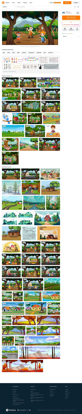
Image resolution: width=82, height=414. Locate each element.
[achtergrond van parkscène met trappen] (10, 353)
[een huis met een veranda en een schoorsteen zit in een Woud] (47, 218)
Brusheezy (15, 389)
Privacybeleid (66, 410)
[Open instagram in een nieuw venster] (20, 410)
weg (45, 52)
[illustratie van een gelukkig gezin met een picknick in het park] (10, 144)
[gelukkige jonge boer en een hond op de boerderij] (6, 320)
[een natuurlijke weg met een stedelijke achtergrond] (52, 284)
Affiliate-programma (35, 393)
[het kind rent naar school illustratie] (50, 94)
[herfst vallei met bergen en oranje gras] (39, 353)
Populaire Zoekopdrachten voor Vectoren (37, 395)
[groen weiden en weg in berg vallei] (42, 341)
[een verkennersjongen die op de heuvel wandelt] (31, 106)
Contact (51, 391)
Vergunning (33, 389)
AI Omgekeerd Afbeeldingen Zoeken (18, 400)
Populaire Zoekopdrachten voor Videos (37, 401)
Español (66, 391)
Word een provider (52, 395)
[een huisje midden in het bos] (35, 131)
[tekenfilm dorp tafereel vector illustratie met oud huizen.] (51, 118)
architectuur (51, 52)
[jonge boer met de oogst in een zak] (10, 82)
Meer (31, 2)
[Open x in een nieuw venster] (27, 410)
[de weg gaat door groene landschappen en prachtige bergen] (34, 203)
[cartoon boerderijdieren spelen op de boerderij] (19, 341)
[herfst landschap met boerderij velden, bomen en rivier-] (24, 320)
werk (9, 52)
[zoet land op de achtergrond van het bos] (35, 118)
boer (4, 52)
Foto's (13, 2)
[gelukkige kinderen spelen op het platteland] (50, 106)
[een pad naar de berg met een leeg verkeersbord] (29, 144)
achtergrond (31, 52)
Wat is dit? (70, 33)
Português (67, 393)
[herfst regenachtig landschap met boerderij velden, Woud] (48, 320)
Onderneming (15, 394)
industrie (24, 52)
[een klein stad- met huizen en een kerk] (50, 174)
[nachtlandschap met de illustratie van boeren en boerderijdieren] (18, 296)
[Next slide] (58, 52)
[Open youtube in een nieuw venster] (29, 410)
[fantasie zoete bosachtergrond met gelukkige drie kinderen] (10, 158)
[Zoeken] (75, 6)
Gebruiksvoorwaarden (59, 410)
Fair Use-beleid (72, 410)
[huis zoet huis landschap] (48, 233)
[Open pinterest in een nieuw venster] (23, 410)
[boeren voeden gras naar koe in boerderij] (11, 247)
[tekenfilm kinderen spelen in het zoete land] (49, 144)
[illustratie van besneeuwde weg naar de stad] (11, 188)
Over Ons (52, 393)
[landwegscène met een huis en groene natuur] (11, 174)
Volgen (78, 13)
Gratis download (71, 17)
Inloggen (76, 2)
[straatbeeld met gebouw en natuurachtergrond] (30, 174)
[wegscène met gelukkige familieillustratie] (50, 271)
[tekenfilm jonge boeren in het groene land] (53, 203)
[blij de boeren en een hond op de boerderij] (7, 296)
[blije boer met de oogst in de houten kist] (31, 94)
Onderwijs (15, 396)
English (66, 389)
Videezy (14, 393)
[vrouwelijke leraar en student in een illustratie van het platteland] (28, 82)
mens (13, 52)
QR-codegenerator (16, 404)
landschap (39, 52)
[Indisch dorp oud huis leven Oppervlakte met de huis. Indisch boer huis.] (50, 188)
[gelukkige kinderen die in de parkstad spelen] (31, 188)
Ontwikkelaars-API (16, 398)
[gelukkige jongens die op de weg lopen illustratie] (50, 259)
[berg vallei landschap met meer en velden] (48, 330)
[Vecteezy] (3, 2)
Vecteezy (14, 391)
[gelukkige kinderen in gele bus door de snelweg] (11, 106)
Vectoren (7, 2)
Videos (19, 2)
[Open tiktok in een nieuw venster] (25, 410)
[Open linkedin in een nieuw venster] (22, 410)
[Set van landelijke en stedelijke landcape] (48, 82)
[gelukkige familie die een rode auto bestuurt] (11, 271)
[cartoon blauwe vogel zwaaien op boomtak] (6, 118)
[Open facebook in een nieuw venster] (18, 410)
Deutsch (67, 394)
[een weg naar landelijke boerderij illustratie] (31, 330)
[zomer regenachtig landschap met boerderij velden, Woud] (13, 330)
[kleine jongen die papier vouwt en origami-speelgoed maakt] (53, 131)
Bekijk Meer (51, 66)
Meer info (65, 36)
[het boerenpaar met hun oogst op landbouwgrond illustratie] (54, 308)
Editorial (25, 2)
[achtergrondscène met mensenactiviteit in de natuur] (8, 341)
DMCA (32, 391)
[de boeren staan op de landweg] (31, 247)
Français (67, 396)
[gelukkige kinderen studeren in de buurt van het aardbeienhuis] (19, 118)
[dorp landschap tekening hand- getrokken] (29, 233)
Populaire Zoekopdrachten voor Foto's (37, 398)
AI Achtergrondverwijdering (18, 402)
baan (18, 52)
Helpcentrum (52, 389)
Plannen (51, 2)
